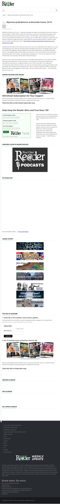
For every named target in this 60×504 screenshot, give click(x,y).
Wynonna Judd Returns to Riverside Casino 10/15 (29, 22)
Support (6, 132)
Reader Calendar (8, 434)
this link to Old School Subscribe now (20, 103)
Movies (5, 445)
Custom (16, 117)
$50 (8, 117)
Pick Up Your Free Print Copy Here (12, 425)
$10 (10, 123)
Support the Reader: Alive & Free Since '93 (15, 432)
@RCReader (5, 494)
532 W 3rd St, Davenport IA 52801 (10, 483)
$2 (4, 123)
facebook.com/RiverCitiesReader (10, 492)
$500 (12, 128)
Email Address (8, 330)
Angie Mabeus (8, 29)
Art (4, 447)
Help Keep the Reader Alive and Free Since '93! (25, 110)
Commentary (7, 438)
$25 (4, 117)
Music (5, 443)
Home (4, 15)
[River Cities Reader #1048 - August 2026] (30, 204)
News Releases (7, 452)
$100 (12, 117)
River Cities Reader (23, 231)
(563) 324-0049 (5, 485)
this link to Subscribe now (16, 368)
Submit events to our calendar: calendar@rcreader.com (16, 490)
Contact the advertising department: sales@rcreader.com (17, 488)
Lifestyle (6, 450)
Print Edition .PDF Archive (10, 427)
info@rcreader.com (7, 487)
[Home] (8, 4)
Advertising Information (10, 429)
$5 (7, 123)
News (5, 436)
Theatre (6, 441)
